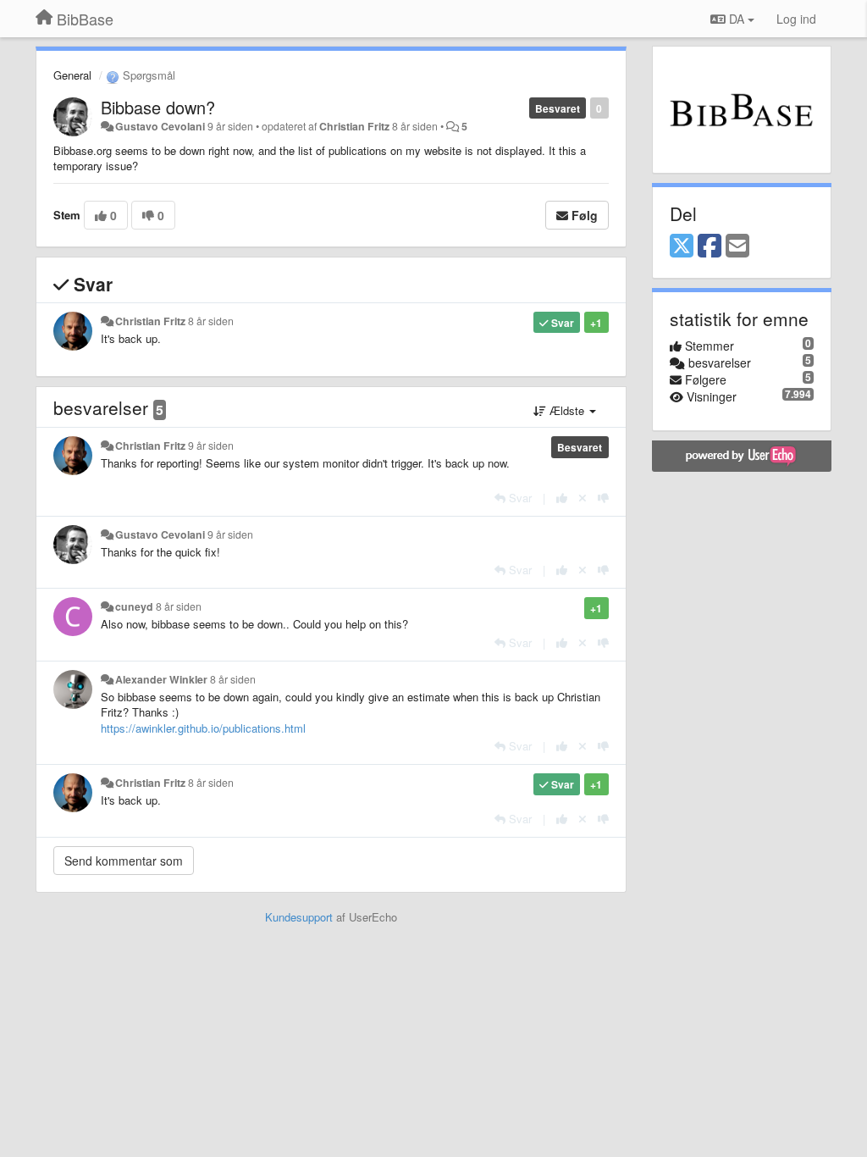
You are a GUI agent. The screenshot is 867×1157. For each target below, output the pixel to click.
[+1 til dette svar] (561, 498)
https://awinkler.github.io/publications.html (203, 728)
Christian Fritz (354, 126)
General (72, 75)
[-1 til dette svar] (603, 498)
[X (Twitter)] (681, 246)
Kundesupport (299, 917)
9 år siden (211, 445)
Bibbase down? (158, 107)
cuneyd (134, 606)
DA (737, 18)
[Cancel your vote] (582, 498)
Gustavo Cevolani (160, 126)
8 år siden (211, 321)
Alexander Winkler (161, 679)
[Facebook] (709, 246)
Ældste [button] (567, 410)
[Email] (737, 246)
